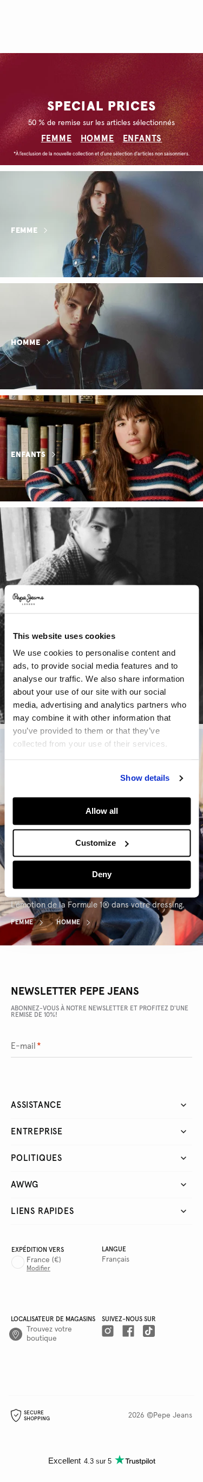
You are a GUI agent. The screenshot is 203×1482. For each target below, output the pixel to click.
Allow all (102, 810)
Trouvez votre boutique (49, 1334)
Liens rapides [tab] (42, 1211)
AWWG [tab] (24, 1184)
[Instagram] (108, 1332)
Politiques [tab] (36, 1158)
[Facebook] (128, 1332)
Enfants (28, 455)
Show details (144, 778)
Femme (24, 230)
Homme (26, 343)
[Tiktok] (149, 1332)
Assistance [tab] (36, 1105)
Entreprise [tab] (37, 1131)
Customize (95, 842)
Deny (102, 874)
